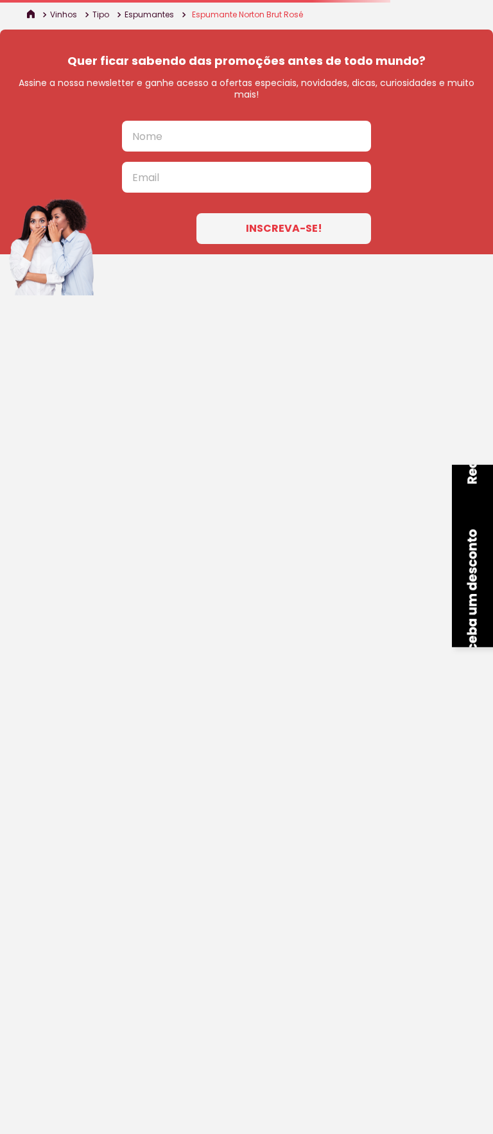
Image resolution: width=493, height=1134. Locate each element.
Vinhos (63, 14)
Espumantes (149, 14)
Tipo (100, 14)
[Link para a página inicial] (32, 14)
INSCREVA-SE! (284, 228)
